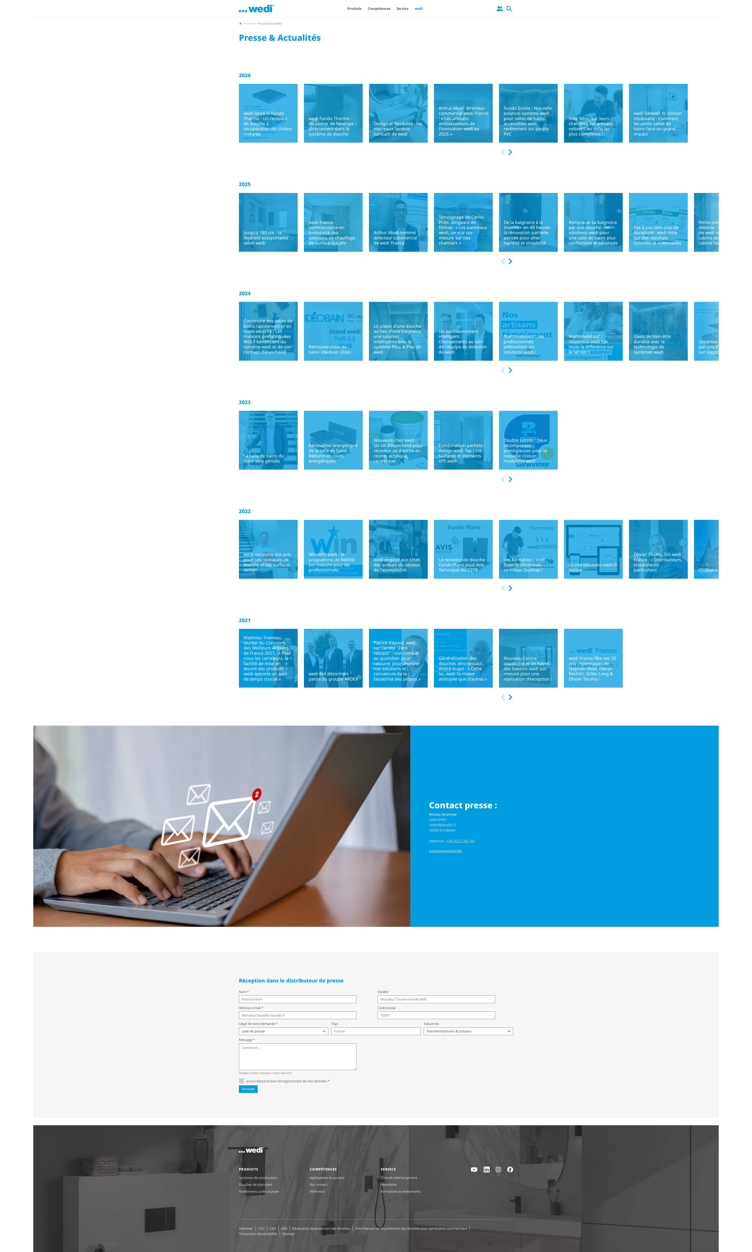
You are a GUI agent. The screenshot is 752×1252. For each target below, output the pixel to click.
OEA (284, 1228)
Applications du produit (327, 1177)
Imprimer (246, 1228)
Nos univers (318, 1184)
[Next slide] (509, 152)
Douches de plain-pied (255, 1184)
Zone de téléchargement (399, 1177)
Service (403, 8)
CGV (261, 1228)
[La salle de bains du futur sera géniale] (268, 440)
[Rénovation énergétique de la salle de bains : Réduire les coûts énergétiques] (333, 440)
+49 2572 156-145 (460, 841)
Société (383, 991)
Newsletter (389, 1184)
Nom (244, 991)
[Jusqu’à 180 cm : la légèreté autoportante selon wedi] (268, 222)
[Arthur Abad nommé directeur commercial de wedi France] (398, 222)
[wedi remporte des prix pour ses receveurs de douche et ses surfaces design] (268, 549)
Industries (431, 1023)
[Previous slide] (503, 152)
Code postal (386, 1008)
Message (247, 1039)
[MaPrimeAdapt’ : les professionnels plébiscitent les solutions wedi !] (528, 331)
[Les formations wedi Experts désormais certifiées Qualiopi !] (528, 549)
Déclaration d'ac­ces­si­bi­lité (258, 1233)
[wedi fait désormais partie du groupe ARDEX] (333, 658)
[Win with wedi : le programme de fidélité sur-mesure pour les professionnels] (333, 549)
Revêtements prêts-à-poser (259, 1191)
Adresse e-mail (251, 1008)
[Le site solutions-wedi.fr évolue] (593, 549)
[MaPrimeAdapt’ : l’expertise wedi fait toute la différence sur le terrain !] (593, 331)
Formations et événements (401, 1191)
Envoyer (248, 1089)
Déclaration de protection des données (321, 1228)
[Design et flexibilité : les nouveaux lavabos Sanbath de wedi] (398, 113)
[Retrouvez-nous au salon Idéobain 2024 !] (333, 331)
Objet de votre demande (258, 1023)
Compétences (379, 8)
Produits (354, 8)
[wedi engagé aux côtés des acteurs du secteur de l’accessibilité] (398, 549)
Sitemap (288, 1233)
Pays (334, 1023)
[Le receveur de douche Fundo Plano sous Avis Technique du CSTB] (463, 549)
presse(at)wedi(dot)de (445, 851)
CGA (272, 1228)
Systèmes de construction (258, 1177)
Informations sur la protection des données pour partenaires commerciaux (411, 1228)
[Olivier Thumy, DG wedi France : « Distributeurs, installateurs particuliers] (658, 549)
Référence (317, 1191)
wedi (419, 8)
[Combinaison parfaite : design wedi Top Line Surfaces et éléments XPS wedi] (463, 440)
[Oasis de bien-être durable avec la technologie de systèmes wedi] (658, 331)
